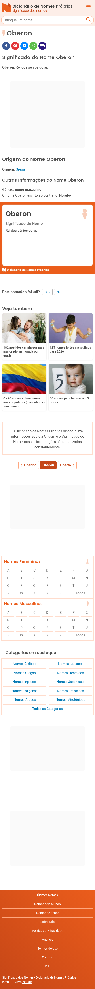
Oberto (65, 465)
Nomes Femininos (22, 561)
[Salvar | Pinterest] (15, 46)
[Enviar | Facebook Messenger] (24, 46)
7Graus (27, 982)
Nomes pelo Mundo (47, 904)
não (60, 292)
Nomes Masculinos (23, 604)
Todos (80, 593)
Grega (20, 169)
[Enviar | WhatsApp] (33, 46)
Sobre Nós (47, 922)
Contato (47, 957)
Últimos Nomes (47, 895)
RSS (47, 966)
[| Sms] (42, 46)
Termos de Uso (48, 948)
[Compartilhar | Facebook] (6, 46)
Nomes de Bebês (47, 913)
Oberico (30, 465)
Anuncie (47, 939)
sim (47, 292)
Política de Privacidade (47, 930)
